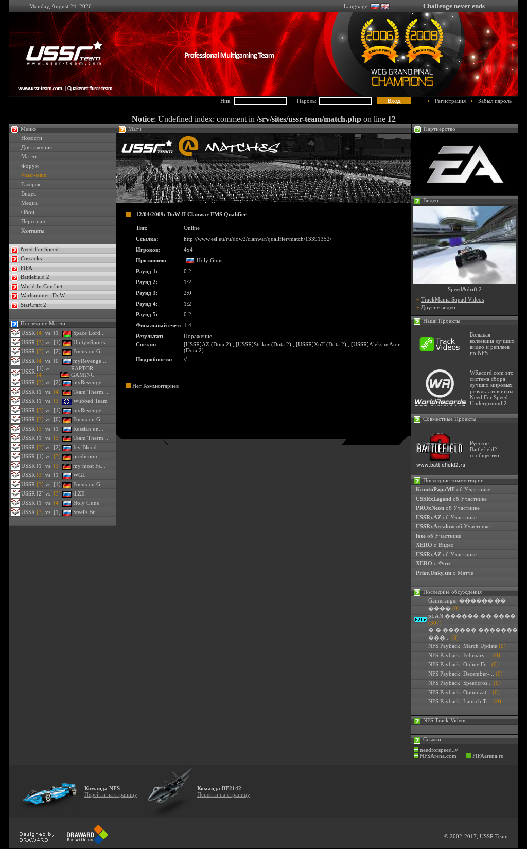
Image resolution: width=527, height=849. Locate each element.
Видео (29, 193)
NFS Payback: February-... (459, 655)
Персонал (33, 221)
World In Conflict (41, 286)
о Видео (435, 545)
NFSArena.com (437, 756)
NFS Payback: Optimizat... (459, 692)
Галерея (30, 184)
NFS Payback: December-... (461, 673)
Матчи (29, 156)
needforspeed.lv (438, 750)
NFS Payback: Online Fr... (459, 664)
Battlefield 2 (35, 277)
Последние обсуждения (452, 592)
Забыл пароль (495, 101)
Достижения (36, 147)
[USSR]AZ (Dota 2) (207, 344)
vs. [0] (49, 361)
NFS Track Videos (444, 720)
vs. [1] (49, 333)
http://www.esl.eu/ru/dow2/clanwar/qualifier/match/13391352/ (257, 239)
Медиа (29, 203)
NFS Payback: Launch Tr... (460, 701)
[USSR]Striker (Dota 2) (263, 344)
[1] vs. (49, 391)
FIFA (26, 267)
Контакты (32, 230)
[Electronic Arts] (464, 193)
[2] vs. (49, 493)
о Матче (444, 573)
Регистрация (450, 101)
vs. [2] (49, 351)
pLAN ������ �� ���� (472, 616)
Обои (27, 212)
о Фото (434, 563)
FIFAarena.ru (487, 756)
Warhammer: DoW (43, 295)
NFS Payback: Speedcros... (460, 683)
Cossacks (31, 258)
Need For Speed (40, 249)
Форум (30, 166)
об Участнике (453, 489)
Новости (31, 138)
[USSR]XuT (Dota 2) (321, 344)
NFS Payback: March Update (462, 646)
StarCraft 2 (33, 305)
